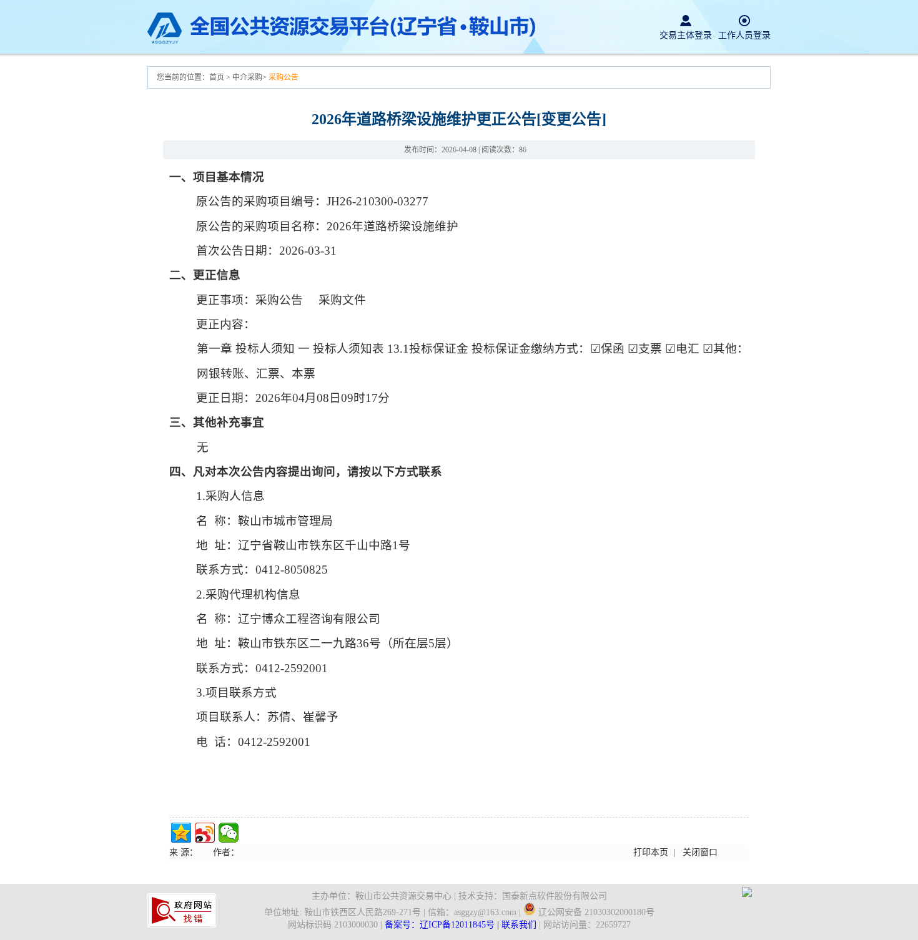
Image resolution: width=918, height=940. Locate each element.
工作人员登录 (744, 35)
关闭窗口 (700, 852)
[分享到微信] (229, 833)
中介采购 (247, 77)
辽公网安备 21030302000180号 (595, 912)
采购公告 (284, 77)
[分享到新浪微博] (205, 833)
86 (522, 149)
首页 (217, 77)
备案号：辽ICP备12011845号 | (443, 924)
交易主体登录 (685, 35)
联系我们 (518, 924)
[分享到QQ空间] (181, 833)
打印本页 (650, 852)
